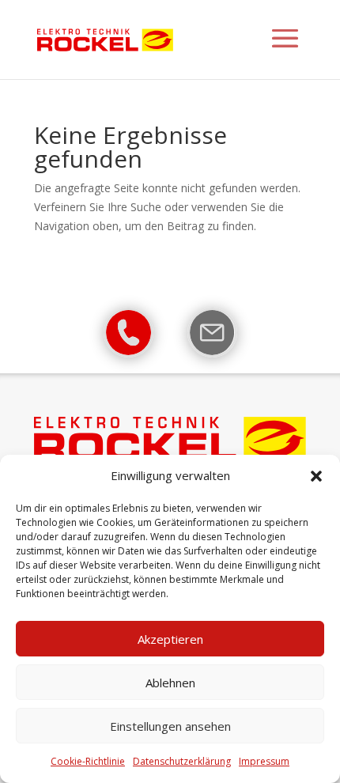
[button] (316, 476)
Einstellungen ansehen (170, 726)
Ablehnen (170, 682)
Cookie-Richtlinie (88, 761)
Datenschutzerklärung (182, 761)
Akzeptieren (170, 639)
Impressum (264, 761)
